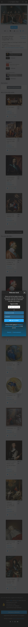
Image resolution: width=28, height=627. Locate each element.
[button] (14, 307)
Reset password (17, 332)
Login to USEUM (14, 320)
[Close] (25, 293)
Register (9, 332)
